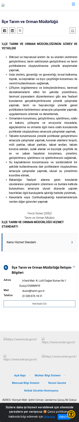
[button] (39, 270)
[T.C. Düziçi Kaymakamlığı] (17, 5)
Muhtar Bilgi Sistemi (47, 375)
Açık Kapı (20, 375)
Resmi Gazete (57, 383)
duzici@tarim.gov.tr (33, 290)
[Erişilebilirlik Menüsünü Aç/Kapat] (71, 414)
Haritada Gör (39, 303)
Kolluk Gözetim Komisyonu (41, 390)
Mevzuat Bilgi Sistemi (25, 383)
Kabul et (64, 416)
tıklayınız (49, 416)
